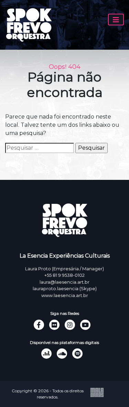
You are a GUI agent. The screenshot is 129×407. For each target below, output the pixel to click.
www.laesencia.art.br (64, 295)
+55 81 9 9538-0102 (64, 275)
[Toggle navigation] (116, 19)
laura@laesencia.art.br (64, 282)
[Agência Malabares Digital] (97, 392)
